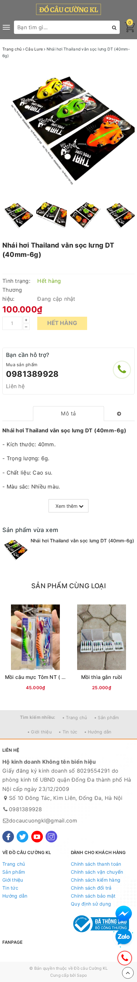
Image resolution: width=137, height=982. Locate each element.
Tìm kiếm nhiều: (38, 717)
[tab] (68, 413)
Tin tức (10, 888)
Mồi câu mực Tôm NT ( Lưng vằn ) (46, 677)
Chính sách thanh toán (96, 864)
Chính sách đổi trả (91, 888)
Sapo (82, 975)
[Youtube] (37, 836)
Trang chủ (13, 864)
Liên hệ (15, 386)
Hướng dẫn (14, 896)
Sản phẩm (13, 872)
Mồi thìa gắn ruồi (101, 677)
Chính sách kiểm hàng (95, 880)
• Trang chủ (74, 717)
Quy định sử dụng (91, 904)
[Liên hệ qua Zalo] (123, 937)
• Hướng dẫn (98, 731)
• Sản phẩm (106, 717)
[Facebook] (8, 836)
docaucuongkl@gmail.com (43, 820)
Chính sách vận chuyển (97, 872)
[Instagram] (51, 836)
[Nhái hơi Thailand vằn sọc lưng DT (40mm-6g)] (14, 549)
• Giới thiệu (39, 731)
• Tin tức (68, 731)
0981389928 (32, 374)
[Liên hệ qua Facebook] (123, 914)
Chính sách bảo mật (93, 896)
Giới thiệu (12, 880)
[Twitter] (22, 836)
